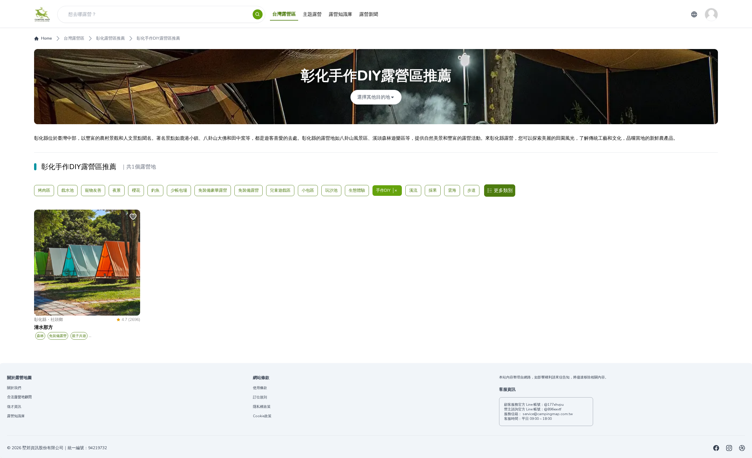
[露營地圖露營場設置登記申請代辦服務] (742, 448)
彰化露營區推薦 (110, 38)
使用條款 (260, 387)
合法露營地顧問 (19, 397)
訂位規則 (260, 397)
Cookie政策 (262, 416)
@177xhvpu (554, 404)
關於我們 (14, 387)
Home (46, 38)
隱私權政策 (262, 406)
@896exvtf (552, 409)
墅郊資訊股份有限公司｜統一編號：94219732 (64, 448)
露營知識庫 (16, 416)
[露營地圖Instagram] (729, 448)
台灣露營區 (74, 38)
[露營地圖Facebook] (716, 448)
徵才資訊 (14, 406)
